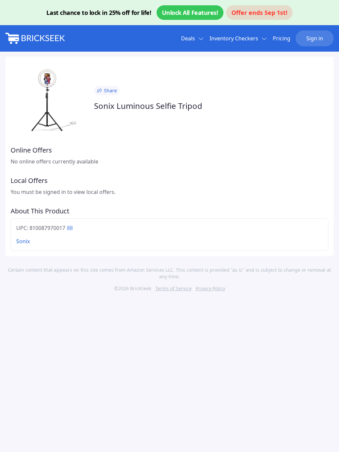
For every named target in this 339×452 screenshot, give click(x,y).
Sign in (314, 38)
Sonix (23, 241)
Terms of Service (173, 288)
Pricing (281, 38)
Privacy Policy (210, 288)
